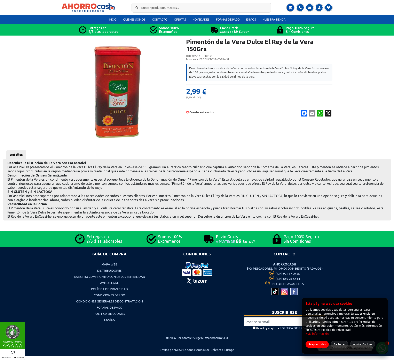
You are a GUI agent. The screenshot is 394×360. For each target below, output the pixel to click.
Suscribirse (284, 312)
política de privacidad (297, 328)
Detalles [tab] (16, 154)
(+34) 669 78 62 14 (287, 278)
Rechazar (339, 344)
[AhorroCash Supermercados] (89, 7)
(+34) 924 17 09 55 (287, 273)
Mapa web (109, 264)
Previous (60, 93)
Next (175, 93)
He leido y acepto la (285, 328)
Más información (317, 334)
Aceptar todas (317, 344)
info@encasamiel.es (287, 284)
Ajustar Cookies (362, 344)
